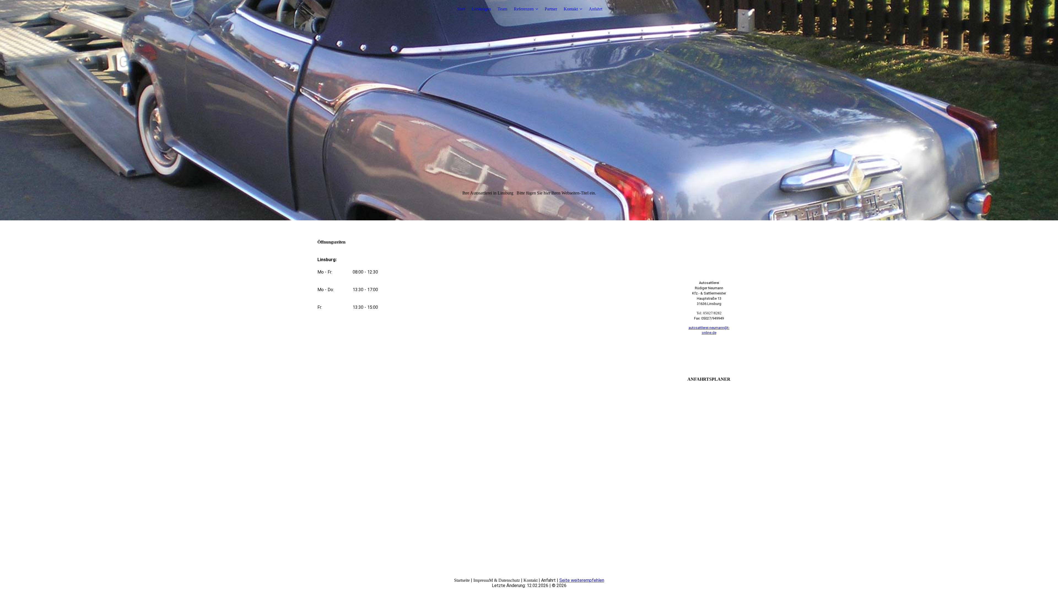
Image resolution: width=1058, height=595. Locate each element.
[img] (529, 110)
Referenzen (524, 9)
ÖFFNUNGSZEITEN (709, 354)
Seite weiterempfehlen (581, 580)
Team (502, 9)
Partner (551, 9)
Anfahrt (595, 9)
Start (461, 9)
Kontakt (571, 9)
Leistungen (481, 9)
